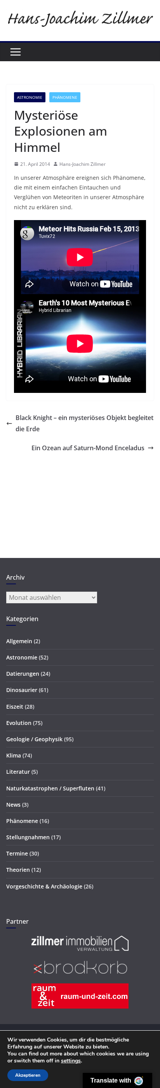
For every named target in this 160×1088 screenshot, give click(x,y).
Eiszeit (14, 706)
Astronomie (29, 97)
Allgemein (19, 641)
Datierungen (22, 673)
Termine (17, 853)
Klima (13, 755)
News (13, 804)
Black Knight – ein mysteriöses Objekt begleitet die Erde (84, 423)
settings (71, 1060)
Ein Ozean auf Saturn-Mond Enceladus (87, 448)
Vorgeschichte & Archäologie (44, 886)
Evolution (18, 722)
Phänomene (64, 97)
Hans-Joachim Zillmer (82, 164)
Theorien (18, 869)
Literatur (18, 771)
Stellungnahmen (28, 837)
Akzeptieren (27, 1075)
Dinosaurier (21, 690)
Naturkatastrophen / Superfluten (50, 788)
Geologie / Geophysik (34, 739)
